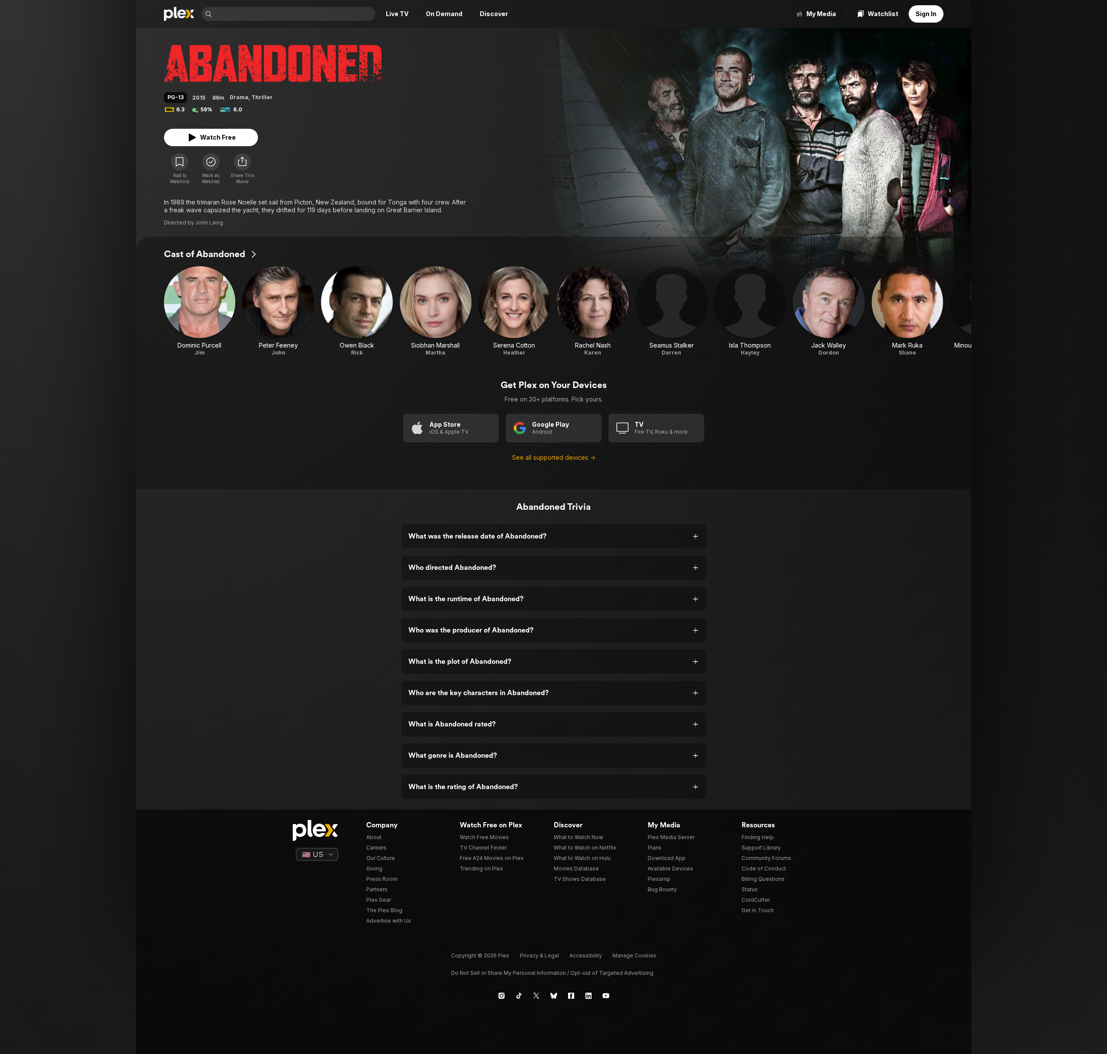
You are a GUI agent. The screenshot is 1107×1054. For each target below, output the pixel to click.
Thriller (262, 97)
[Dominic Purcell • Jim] (200, 311)
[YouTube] (606, 995)
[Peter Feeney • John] (278, 311)
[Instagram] (501, 995)
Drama (239, 97)
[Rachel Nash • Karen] (593, 311)
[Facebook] (571, 995)
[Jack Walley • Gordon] (829, 311)
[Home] (179, 14)
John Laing (209, 222)
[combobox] (294, 14)
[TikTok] (519, 995)
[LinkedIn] (588, 995)
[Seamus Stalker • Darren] (671, 311)
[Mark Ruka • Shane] (907, 311)
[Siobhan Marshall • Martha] (436, 311)
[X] (536, 995)
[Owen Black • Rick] (357, 311)
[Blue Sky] (553, 995)
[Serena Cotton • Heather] (514, 311)
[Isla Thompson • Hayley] (750, 311)
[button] (242, 168)
